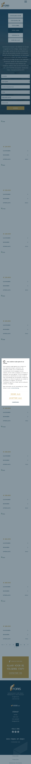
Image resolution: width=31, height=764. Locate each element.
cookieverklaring (15, 388)
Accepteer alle (15, 398)
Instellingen (15, 402)
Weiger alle (15, 394)
